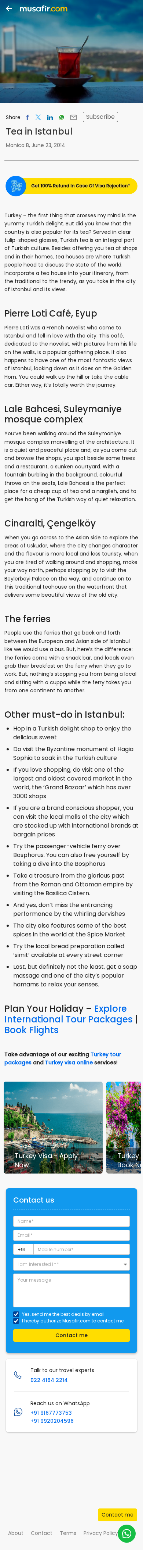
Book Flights (31, 1030)
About (15, 1533)
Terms (68, 1533)
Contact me (117, 1514)
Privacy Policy (101, 1533)
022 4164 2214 (49, 1380)
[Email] (73, 117)
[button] (71, 1264)
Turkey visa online (69, 1062)
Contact (41, 1533)
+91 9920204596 (52, 1421)
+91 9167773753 (51, 1413)
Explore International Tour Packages (68, 1014)
